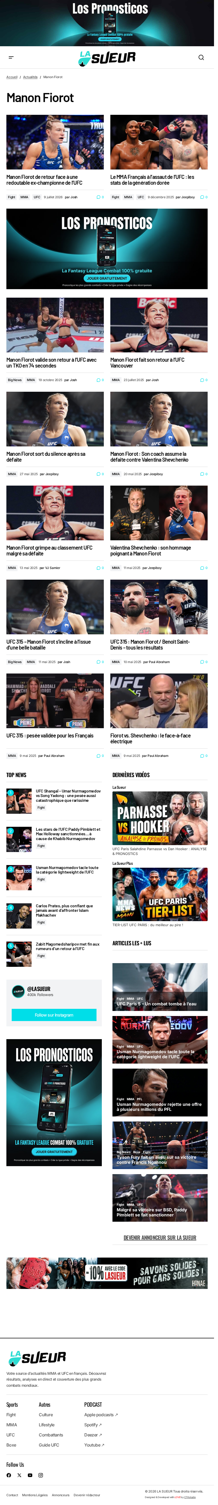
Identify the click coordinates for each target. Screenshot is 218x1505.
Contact (12, 1495)
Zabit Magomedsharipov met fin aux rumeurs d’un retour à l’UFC (67, 946)
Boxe (11, 1445)
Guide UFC (49, 1445)
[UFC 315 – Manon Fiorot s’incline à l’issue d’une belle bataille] (55, 607)
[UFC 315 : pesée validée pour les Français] (55, 700)
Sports (12, 1405)
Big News (15, 380)
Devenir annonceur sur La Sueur (160, 1237)
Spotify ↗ (93, 1425)
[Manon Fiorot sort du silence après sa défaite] (55, 419)
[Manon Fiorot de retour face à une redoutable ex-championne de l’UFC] (55, 142)
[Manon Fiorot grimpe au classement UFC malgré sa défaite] (55, 513)
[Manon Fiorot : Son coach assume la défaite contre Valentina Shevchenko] (159, 419)
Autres (44, 1405)
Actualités (30, 77)
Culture (46, 1415)
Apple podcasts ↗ (101, 1415)
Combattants (51, 1435)
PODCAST (93, 1405)
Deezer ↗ (93, 1435)
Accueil (11, 77)
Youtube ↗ (94, 1445)
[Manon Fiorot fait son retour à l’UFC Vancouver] (159, 325)
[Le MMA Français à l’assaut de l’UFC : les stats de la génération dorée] (159, 142)
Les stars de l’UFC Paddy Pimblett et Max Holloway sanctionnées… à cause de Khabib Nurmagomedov (68, 834)
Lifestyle (46, 1425)
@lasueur (39, 989)
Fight (11, 197)
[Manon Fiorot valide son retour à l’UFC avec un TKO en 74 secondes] (55, 325)
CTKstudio (190, 1497)
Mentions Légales (34, 1495)
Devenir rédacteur (87, 1495)
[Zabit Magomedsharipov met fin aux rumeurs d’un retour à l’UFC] (19, 954)
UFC (37, 197)
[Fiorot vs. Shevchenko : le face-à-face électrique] (159, 700)
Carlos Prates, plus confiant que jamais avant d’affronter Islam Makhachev (64, 910)
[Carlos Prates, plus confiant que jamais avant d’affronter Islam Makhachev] (19, 916)
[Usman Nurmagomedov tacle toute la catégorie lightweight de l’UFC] (19, 877)
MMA (24, 197)
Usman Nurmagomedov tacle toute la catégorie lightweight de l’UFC (67, 869)
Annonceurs (61, 1495)
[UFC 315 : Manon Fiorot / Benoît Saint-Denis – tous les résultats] (159, 607)
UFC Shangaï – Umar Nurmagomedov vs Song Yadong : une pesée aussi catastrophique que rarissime (68, 796)
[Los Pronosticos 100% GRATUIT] (107, 23)
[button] (11, 57)
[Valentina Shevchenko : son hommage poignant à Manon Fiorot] (159, 513)
